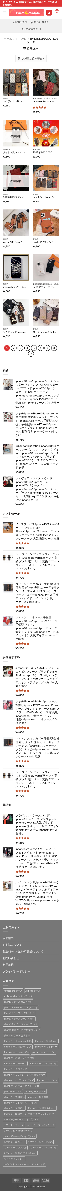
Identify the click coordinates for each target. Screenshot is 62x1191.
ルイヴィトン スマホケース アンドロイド (24, 1164)
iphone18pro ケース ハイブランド (20, 1024)
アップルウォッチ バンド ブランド (21, 1119)
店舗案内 (8, 938)
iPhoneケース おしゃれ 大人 (18, 1046)
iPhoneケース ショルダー (16, 1052)
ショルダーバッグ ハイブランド (19, 1136)
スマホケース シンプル (15, 1147)
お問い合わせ (11, 958)
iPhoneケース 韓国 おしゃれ (42, 1108)
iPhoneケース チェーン (15, 1063)
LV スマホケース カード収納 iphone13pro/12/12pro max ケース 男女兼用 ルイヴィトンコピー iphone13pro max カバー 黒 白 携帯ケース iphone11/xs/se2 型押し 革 (45, 287)
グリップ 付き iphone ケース (18, 1130)
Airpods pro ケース (13, 990)
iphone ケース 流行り (14, 1108)
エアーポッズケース (14, 1125)
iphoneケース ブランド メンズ (19, 1080)
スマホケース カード (14, 1141)
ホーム (8, 38)
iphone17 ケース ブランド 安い (19, 1018)
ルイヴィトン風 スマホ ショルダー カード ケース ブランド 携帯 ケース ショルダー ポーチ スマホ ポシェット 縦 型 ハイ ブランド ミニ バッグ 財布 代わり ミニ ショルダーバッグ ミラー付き (15, 101)
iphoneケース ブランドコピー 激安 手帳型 (24, 1074)
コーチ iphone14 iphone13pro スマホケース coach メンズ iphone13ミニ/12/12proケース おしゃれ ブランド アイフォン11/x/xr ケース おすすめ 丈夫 (45, 332)
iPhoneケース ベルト (47, 1080)
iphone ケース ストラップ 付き (19, 1057)
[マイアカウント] (49, 13)
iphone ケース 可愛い (14, 1097)
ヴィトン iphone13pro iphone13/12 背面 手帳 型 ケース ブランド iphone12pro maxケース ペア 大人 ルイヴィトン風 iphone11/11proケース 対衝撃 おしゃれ (45, 197)
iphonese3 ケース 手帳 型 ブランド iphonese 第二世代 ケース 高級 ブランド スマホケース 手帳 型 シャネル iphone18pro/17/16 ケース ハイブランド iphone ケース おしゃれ (45, 101)
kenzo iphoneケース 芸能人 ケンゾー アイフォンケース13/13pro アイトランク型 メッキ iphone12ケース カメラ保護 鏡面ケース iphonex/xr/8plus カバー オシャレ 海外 (15, 287)
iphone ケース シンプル (43, 1052)
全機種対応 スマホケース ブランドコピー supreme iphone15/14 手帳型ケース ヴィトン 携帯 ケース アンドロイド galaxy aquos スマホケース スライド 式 (15, 197)
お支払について (12, 944)
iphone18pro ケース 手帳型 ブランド (22, 1029)
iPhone (21, 38)
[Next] (31, 354)
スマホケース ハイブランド (43, 1147)
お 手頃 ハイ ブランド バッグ (39, 1113)
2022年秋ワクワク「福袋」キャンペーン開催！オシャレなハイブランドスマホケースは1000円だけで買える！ (45, 152)
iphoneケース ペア (13, 1091)
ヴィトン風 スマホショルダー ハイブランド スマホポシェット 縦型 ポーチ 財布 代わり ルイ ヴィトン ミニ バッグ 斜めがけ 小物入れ (15, 152)
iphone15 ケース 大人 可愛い (18, 1001)
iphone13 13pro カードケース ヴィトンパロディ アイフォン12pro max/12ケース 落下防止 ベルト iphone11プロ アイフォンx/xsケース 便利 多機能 (15, 242)
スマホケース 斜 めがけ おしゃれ (20, 1153)
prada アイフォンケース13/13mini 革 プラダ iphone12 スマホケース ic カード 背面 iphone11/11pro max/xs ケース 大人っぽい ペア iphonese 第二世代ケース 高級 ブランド (45, 242)
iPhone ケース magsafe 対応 (18, 1041)
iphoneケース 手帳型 (38, 1097)
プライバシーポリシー (16, 971)
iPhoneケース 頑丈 (13, 1113)
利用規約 (8, 964)
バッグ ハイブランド (14, 1158)
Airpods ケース (32, 990)
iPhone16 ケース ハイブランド (19, 1013)
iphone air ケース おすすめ (17, 1035)
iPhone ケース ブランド (15, 1069)
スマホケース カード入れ (40, 1141)
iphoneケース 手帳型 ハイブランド (21, 1102)
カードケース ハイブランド (40, 1125)
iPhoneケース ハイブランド (43, 1063)
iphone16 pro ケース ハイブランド (21, 1007)
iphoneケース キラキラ (46, 1046)
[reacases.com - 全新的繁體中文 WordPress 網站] (26, 12)
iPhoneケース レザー (35, 1091)
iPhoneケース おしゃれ (46, 1041)
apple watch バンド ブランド (18, 996)
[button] (5, 12)
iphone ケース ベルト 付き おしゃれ (21, 1085)
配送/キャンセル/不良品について (23, 951)
